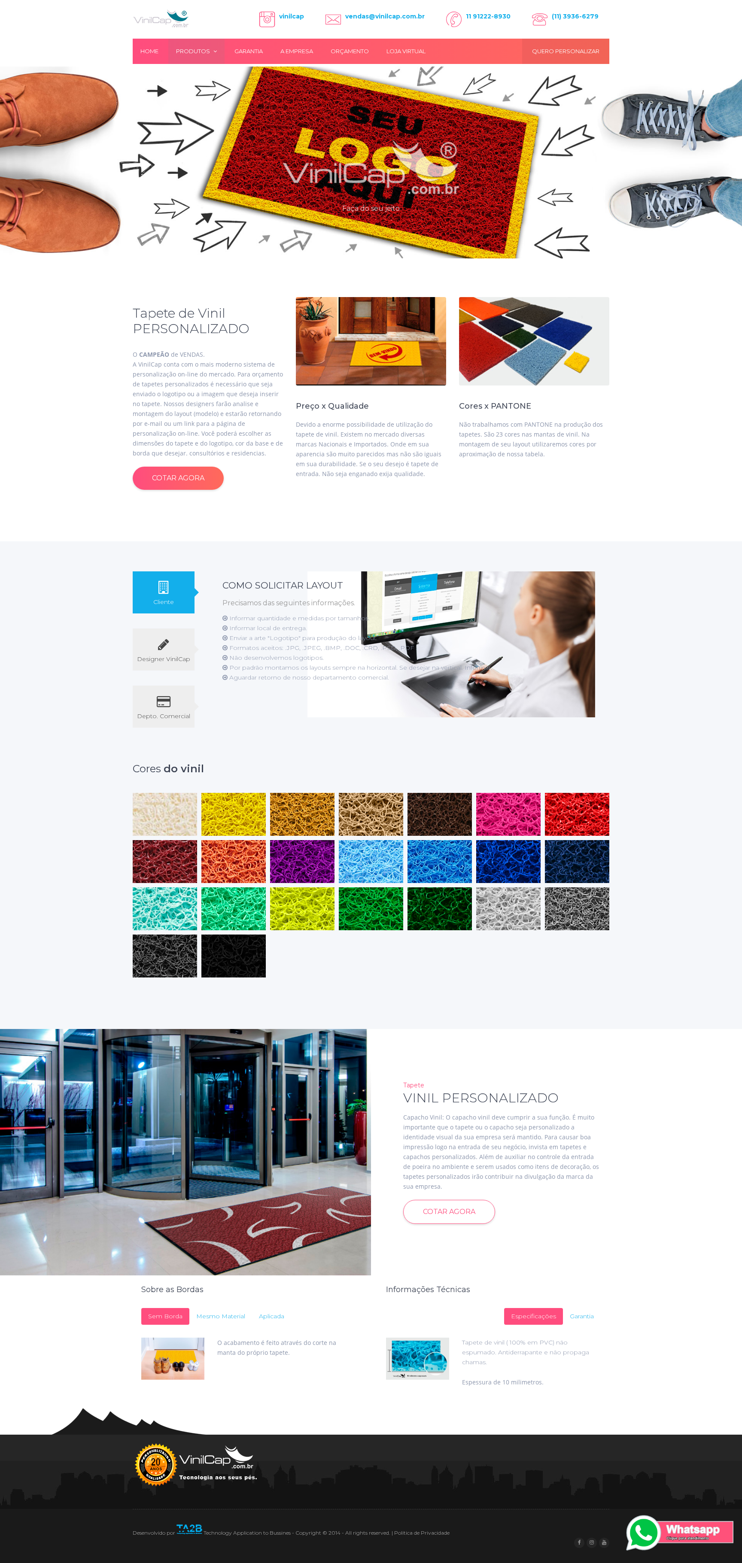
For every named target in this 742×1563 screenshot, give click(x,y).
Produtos (193, 51)
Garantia (248, 51)
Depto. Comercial (163, 716)
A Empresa (296, 51)
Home (149, 51)
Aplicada (271, 1316)
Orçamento (350, 51)
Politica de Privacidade (422, 1533)
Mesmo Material (220, 1316)
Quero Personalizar (565, 51)
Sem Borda (165, 1316)
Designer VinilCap (163, 659)
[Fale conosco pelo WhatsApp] (679, 1534)
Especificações (533, 1316)
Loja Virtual (406, 51)
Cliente (163, 602)
